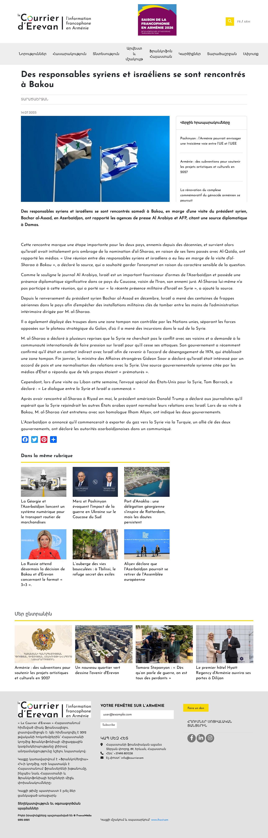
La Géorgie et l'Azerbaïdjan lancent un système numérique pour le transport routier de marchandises (43, 512)
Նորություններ (32, 54)
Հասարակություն (69, 54)
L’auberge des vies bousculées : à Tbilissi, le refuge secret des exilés (94, 569)
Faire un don (196, 708)
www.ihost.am (159, 819)
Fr (239, 22)
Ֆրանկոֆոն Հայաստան (160, 54)
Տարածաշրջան (222, 54)
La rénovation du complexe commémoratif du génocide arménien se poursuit (210, 195)
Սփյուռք (251, 54)
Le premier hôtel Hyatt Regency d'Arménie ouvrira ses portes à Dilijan (223, 673)
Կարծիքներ (190, 54)
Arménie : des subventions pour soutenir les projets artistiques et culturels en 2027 (210, 167)
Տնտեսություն (106, 54)
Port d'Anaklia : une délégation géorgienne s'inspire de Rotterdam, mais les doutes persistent (144, 512)
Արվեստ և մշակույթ (134, 54)
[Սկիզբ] (54, 21)
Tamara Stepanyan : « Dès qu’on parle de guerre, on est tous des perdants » (161, 673)
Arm (247, 22)
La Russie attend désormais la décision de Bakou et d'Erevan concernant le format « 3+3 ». (43, 574)
